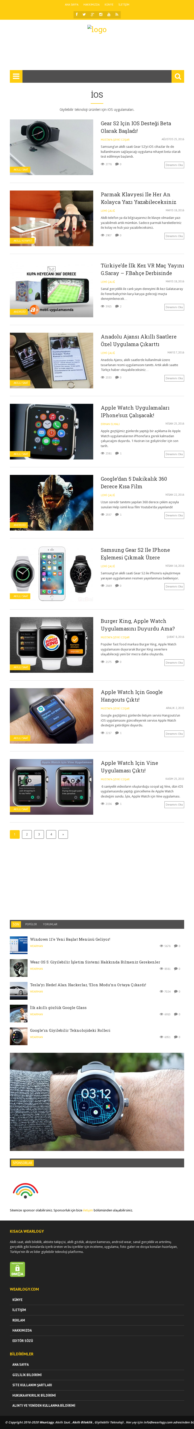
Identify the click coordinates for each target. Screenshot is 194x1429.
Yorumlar (50, 924)
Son (16, 924)
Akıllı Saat (21, 169)
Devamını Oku (174, 165)
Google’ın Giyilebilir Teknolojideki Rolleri (70, 1030)
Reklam (18, 1320)
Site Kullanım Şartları (32, 1385)
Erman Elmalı (110, 424)
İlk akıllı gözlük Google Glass (58, 1007)
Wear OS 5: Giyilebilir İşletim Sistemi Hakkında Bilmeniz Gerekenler (95, 961)
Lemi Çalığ (108, 211)
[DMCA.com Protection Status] (17, 1276)
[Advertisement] (102, 54)
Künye (109, 4)
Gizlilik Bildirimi (27, 1375)
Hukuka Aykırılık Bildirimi (34, 1395)
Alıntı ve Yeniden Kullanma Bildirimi (43, 1405)
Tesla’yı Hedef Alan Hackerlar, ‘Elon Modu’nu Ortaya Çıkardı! (88, 984)
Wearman (36, 946)
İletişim (123, 4)
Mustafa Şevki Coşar (115, 139)
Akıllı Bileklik (82, 1422)
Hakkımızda (91, 4)
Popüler (31, 924)
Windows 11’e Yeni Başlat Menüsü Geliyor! (70, 939)
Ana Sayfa (71, 4)
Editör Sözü (22, 1341)
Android (20, 311)
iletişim (88, 1210)
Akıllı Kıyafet (23, 240)
